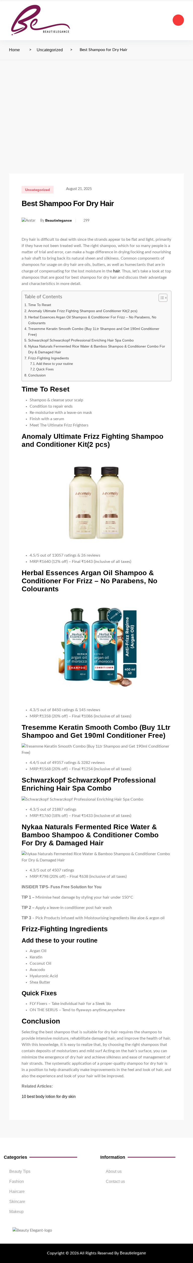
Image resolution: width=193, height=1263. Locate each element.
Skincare (17, 1201)
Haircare (17, 1191)
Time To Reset (39, 305)
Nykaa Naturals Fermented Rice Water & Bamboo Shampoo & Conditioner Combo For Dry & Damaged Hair (96, 349)
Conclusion (37, 375)
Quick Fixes (45, 369)
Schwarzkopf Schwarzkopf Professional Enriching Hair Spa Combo (81, 340)
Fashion (16, 1181)
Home (14, 50)
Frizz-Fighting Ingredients (48, 358)
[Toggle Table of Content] (160, 298)
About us (114, 1171)
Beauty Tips (19, 1171)
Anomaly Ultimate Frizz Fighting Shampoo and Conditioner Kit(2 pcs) (82, 311)
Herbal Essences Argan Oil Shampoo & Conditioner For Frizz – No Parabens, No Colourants (92, 320)
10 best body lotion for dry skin (49, 1096)
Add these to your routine (54, 364)
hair (116, 271)
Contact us (115, 1181)
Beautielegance (58, 220)
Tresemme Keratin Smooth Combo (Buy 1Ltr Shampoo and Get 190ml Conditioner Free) (93, 331)
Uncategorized (50, 50)
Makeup (16, 1211)
